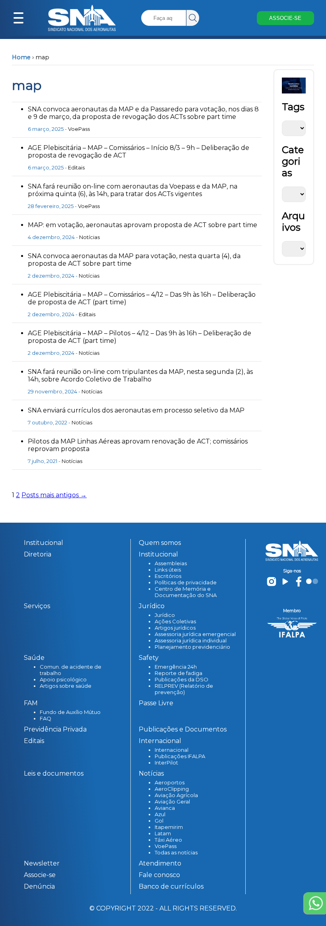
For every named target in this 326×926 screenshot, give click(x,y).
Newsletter (42, 863)
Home (21, 57)
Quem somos (160, 543)
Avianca (165, 808)
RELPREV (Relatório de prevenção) (184, 689)
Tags (293, 107)
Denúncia (39, 886)
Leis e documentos (53, 773)
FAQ (45, 718)
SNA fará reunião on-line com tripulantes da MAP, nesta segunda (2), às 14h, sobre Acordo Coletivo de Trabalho (140, 375)
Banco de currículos (171, 886)
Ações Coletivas (175, 621)
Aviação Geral (172, 801)
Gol (159, 820)
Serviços (37, 606)
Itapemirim (169, 827)
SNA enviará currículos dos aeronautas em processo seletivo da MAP (136, 410)
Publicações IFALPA (180, 756)
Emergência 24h (176, 666)
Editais (76, 167)
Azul (160, 814)
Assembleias (171, 563)
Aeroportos (169, 782)
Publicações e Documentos (183, 729)
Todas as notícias (176, 852)
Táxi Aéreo (168, 840)
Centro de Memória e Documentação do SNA (186, 592)
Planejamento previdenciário (192, 647)
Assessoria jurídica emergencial (195, 634)
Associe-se (40, 875)
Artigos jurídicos (175, 627)
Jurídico (165, 615)
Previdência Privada (55, 729)
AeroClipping (172, 789)
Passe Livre (156, 703)
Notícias (89, 237)
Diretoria (37, 554)
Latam (163, 833)
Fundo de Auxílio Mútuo (70, 712)
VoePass (79, 129)
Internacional (171, 750)
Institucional (43, 543)
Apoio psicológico (63, 679)
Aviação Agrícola (176, 795)
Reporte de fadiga (178, 673)
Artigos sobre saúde (65, 686)
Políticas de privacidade (186, 582)
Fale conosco (159, 875)
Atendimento (160, 863)
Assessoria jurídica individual (191, 640)
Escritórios (168, 576)
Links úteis (168, 569)
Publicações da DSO (181, 679)
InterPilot (166, 762)
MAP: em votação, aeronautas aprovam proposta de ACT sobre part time (142, 225)
